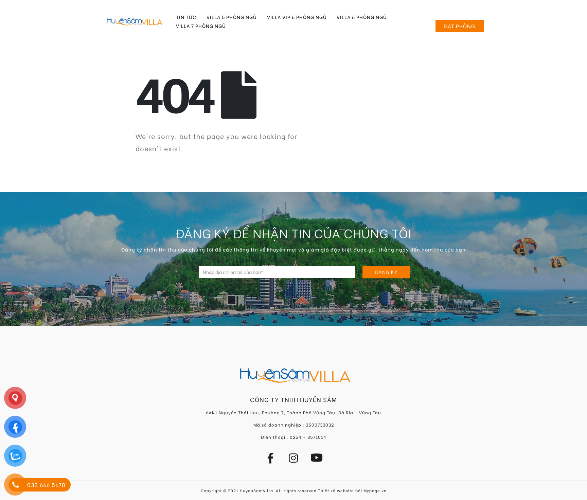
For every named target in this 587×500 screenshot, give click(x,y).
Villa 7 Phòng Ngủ (201, 25)
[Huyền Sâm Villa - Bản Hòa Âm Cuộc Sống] (134, 21)
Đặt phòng (459, 26)
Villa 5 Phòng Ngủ (232, 17)
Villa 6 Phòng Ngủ (362, 17)
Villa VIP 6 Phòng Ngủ (297, 17)
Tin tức (186, 17)
